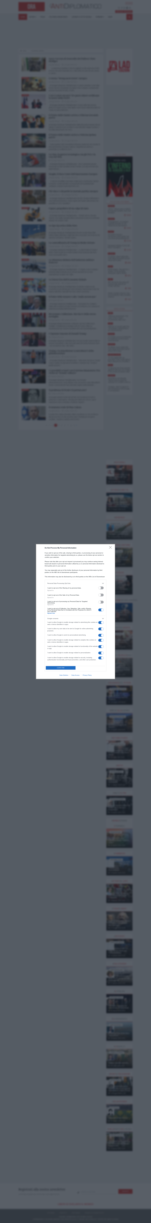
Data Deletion (63, 675)
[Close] (111, 548)
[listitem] (75, 583)
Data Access (75, 675)
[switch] (101, 588)
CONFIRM (61, 668)
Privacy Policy (87, 675)
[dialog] (75, 611)
